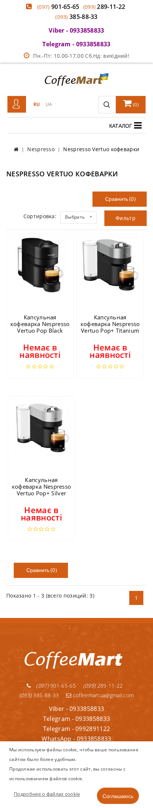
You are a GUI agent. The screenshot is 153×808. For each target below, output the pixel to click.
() (135, 105)
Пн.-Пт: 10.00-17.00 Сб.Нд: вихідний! (81, 55)
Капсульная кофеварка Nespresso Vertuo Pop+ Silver (41, 486)
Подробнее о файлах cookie (47, 794)
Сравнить (116, 199)
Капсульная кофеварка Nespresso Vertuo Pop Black (40, 323)
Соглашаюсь (117, 795)
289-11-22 (104, 7)
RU (36, 104)
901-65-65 (58, 7)
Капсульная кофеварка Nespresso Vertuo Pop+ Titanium (110, 323)
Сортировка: (39, 216)
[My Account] (16, 104)
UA (49, 104)
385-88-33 (76, 17)
